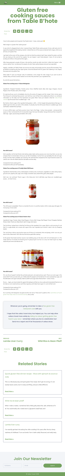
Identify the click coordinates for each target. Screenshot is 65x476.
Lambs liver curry (12, 425)
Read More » (9, 391)
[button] (59, 2)
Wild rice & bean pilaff (14, 401)
